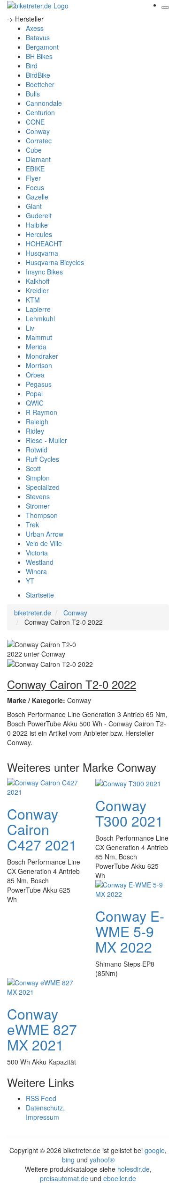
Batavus (38, 37)
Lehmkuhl (40, 318)
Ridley (35, 431)
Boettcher (40, 84)
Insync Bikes (44, 271)
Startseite (40, 594)
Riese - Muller (46, 440)
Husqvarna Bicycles (55, 262)
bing (68, 1159)
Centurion (40, 112)
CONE (35, 121)
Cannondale (44, 103)
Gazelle (37, 196)
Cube (34, 150)
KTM (33, 299)
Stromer (38, 505)
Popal (34, 393)
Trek (32, 524)
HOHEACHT (44, 243)
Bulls (33, 93)
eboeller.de (119, 1178)
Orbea (35, 374)
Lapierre (38, 309)
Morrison (39, 365)
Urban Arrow (44, 534)
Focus (35, 187)
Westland (40, 562)
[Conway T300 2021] (128, 782)
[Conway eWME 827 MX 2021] (44, 986)
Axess (35, 28)
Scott (33, 468)
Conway (38, 131)
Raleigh (37, 421)
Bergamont (42, 47)
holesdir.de (133, 1169)
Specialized (43, 487)
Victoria (37, 552)
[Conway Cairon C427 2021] (44, 786)
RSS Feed (41, 1098)
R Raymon (41, 412)
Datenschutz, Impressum (45, 1112)
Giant (34, 206)
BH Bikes (39, 56)
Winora (36, 571)
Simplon (38, 477)
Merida (36, 346)
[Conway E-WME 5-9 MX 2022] (132, 888)
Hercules (39, 234)
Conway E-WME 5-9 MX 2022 (129, 931)
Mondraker (42, 356)
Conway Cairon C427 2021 (42, 829)
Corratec (39, 140)
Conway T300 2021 (129, 813)
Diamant (38, 159)
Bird (32, 65)
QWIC (35, 402)
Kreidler (37, 290)
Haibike (37, 224)
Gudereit (39, 215)
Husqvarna (42, 253)
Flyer (33, 178)
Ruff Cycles (42, 459)
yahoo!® (102, 1159)
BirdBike (38, 75)
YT (30, 580)
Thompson (42, 515)
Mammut (39, 337)
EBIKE (35, 168)
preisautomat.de (64, 1178)
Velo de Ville (44, 543)
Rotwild (36, 449)
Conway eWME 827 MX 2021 (42, 1029)
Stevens (38, 496)
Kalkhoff (37, 281)
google (155, 1150)
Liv (30, 328)
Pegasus (39, 384)
